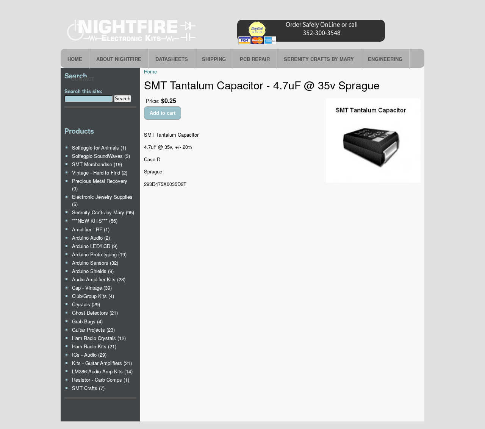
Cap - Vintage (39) (92, 287)
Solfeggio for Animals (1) (99, 147)
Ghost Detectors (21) (95, 312)
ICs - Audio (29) (89, 354)
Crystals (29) (86, 304)
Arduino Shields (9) (93, 271)
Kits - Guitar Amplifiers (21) (102, 363)
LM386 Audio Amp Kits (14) (102, 371)
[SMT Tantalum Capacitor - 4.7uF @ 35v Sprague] (373, 180)
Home (74, 58)
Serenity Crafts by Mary (319, 58)
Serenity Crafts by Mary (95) (103, 212)
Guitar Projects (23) (93, 329)
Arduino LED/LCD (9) (94, 246)
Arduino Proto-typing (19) (99, 254)
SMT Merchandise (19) (97, 164)
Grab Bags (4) (87, 321)
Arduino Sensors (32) (95, 262)
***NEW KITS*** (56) (94, 220)
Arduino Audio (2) (91, 237)
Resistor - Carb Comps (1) (100, 379)
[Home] (227, 44)
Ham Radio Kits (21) (94, 346)
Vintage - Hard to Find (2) (99, 172)
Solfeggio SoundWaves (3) (101, 155)
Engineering (385, 58)
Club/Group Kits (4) (93, 296)
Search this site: (83, 91)
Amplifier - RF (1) (91, 229)
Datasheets (171, 58)
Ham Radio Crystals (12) (99, 338)
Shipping (214, 58)
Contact (82, 79)
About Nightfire (118, 58)
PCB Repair (255, 58)
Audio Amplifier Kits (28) (98, 279)
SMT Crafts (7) (88, 388)
